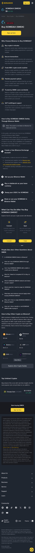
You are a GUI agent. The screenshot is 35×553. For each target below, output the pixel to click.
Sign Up (26, 3)
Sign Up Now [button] (17, 410)
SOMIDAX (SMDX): (13, 8)
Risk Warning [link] (15, 447)
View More (17, 360)
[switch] (32, 521)
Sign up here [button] (11, 33)
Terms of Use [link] (6, 447)
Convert (9, 241)
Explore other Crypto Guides (17, 366)
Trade (25, 241)
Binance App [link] (26, 160)
